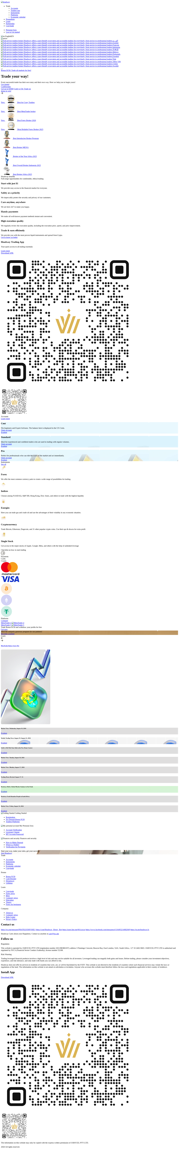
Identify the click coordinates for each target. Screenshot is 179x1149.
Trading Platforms (13, 822)
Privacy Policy (11, 919)
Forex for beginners (13, 904)
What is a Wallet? (12, 845)
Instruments (15, 13)
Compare (4, 621)
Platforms (14, 15)
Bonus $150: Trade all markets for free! (16, 70)
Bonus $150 (10, 877)
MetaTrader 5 (6, 625)
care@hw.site (54, 934)
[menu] (2, 68)
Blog (8, 896)
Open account (6, 430)
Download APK (7, 253)
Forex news (10, 894)
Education (10, 900)
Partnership (10, 24)
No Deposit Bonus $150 (15, 819)
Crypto (3, 561)
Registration (10, 817)
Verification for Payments (15, 847)
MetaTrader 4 (6, 623)
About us (9, 913)
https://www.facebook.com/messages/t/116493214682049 (108, 930)
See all (3, 464)
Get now (4, 629)
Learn (8, 21)
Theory (8, 902)
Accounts (14, 8)
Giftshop (9, 883)
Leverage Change (12, 832)
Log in (8, 32)
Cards (3, 559)
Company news (12, 898)
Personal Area (11, 30)
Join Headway (6, 853)
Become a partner (7, 634)
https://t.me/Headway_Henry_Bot (49, 930)
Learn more (5, 251)
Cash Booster (11, 879)
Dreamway (10, 881)
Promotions (10, 19)
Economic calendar (18, 17)
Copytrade (10, 26)
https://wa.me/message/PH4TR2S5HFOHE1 (18, 930)
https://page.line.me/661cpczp (73, 930)
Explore (4, 432)
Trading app (15, 10)
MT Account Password (15, 834)
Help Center (10, 917)
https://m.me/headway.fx (139, 930)
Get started (15, 32)
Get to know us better (9, 237)
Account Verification (14, 830)
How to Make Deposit (14, 842)
